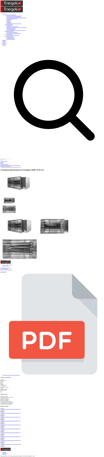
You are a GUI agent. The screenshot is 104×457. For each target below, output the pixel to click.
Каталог (4, 13)
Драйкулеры (9, 22)
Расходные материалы (9, 36)
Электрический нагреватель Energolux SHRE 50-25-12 (10, 417)
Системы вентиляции (9, 24)
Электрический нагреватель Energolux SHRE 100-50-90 (10, 444)
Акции (4, 42)
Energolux (4, 452)
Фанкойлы (9, 21)
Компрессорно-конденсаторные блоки (14, 23)
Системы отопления (8, 34)
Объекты (4, 41)
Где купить (5, 43)
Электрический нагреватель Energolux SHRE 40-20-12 (10, 428)
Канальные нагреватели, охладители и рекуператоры (17, 27)
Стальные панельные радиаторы (13, 35)
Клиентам (4, 40)
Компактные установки (11, 28)
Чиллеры (8, 20)
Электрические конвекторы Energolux (14, 33)
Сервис (4, 44)
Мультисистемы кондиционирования (14, 16)
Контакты (4, 45)
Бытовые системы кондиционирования (14, 15)
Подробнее (2, 411)
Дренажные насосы (10, 37)
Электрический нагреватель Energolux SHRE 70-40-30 (10, 424)
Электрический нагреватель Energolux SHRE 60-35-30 (10, 432)
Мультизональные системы (12, 18)
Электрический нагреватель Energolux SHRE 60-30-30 (10, 413)
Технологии (5, 453)
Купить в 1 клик (8, 267)
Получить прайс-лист (4, 268)
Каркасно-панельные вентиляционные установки (16, 30)
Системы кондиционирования (10, 14)
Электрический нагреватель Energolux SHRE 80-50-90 (10, 440)
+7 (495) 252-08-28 (3, 161)
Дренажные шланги (10, 38)
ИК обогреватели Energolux (12, 32)
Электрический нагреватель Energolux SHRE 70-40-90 (10, 409)
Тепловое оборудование (9, 31)
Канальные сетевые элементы (12, 26)
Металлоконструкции (11, 39)
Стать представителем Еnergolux (6, 269)
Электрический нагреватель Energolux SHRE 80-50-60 (10, 436)
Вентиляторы (9, 25)
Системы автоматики (11, 29)
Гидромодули (9, 19)
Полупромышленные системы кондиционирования (16, 17)
